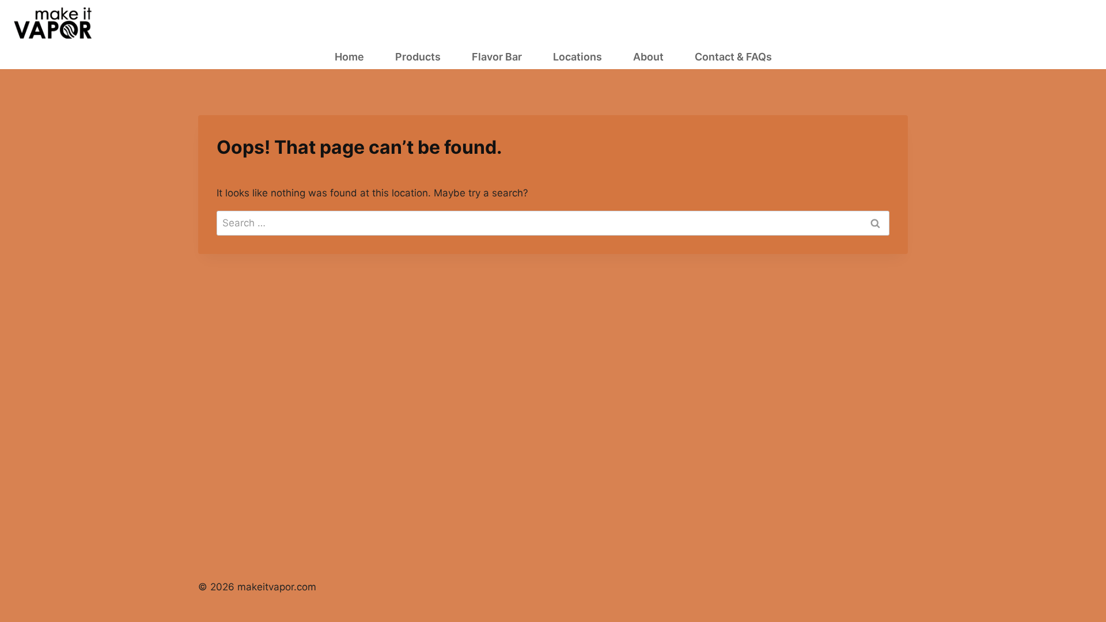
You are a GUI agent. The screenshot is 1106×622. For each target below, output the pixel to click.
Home (349, 57)
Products (418, 57)
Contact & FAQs (733, 57)
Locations (577, 57)
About (648, 57)
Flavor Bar (497, 57)
